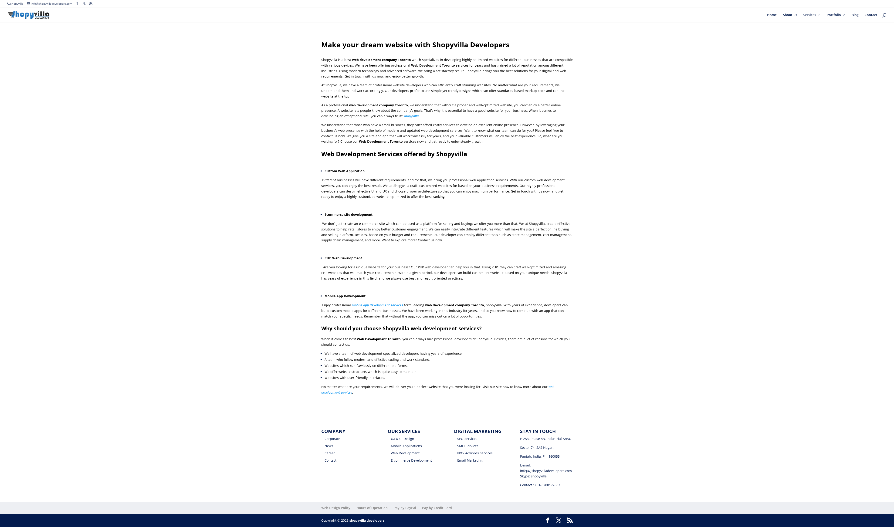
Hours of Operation (372, 508)
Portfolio (834, 15)
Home (772, 15)
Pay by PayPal (405, 508)
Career (330, 453)
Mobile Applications (406, 446)
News (329, 446)
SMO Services (467, 446)
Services (809, 15)
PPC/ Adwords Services (475, 453)
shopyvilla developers (366, 520)
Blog (855, 15)
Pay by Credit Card (437, 508)
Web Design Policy (335, 508)
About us (790, 15)
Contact (871, 15)
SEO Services (467, 438)
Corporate (332, 438)
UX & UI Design (402, 438)
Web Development (405, 453)
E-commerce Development (411, 460)
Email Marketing (470, 460)
